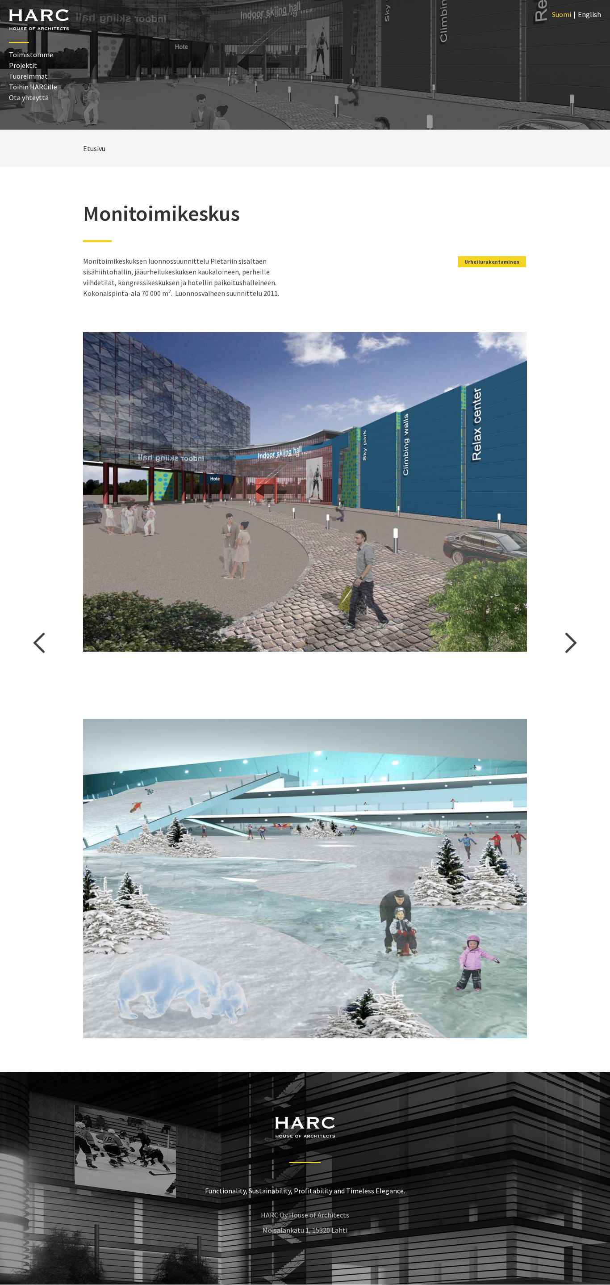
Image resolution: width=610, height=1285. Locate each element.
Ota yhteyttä (29, 97)
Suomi (561, 14)
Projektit (23, 65)
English (589, 14)
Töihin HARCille (33, 86)
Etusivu (94, 148)
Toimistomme (31, 54)
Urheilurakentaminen (491, 261)
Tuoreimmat (28, 76)
